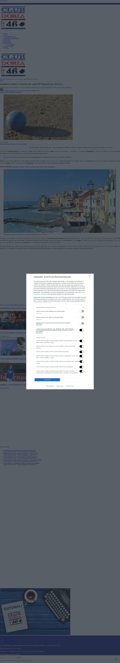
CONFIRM (47, 379)
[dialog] (60, 331)
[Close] (90, 277)
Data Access (60, 386)
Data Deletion (50, 386)
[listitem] (60, 307)
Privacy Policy (70, 386)
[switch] (82, 311)
